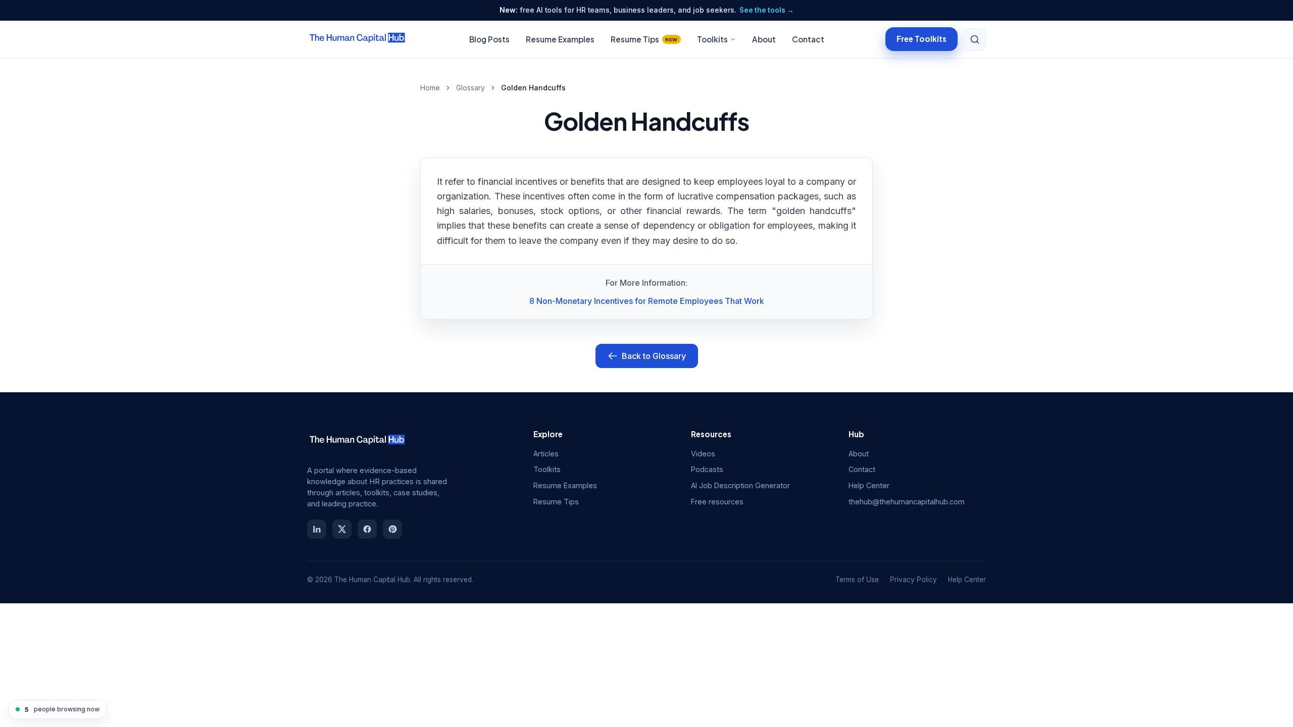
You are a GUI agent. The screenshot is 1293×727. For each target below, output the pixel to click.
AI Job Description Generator (740, 485)
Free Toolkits (922, 38)
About (764, 39)
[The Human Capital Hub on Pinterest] (392, 529)
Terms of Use (857, 580)
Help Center (869, 485)
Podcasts (707, 469)
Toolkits (712, 39)
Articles (546, 453)
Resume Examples (560, 39)
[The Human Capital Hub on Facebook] (367, 529)
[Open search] (975, 39)
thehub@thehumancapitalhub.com (907, 501)
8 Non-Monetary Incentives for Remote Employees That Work (646, 301)
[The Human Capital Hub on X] (342, 529)
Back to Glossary (654, 356)
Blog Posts (489, 39)
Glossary (470, 87)
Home (430, 87)
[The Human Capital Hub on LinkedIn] (316, 529)
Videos (703, 453)
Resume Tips (644, 39)
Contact (808, 39)
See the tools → (766, 10)
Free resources (717, 501)
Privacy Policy (913, 580)
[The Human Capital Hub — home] (357, 39)
